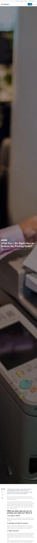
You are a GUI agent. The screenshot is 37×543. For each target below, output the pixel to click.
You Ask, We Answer (11, 240)
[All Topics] (15, 240)
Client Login (32, 1)
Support (30, 4)
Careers (25, 1)
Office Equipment (4, 240)
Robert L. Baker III (7, 249)
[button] (33, 4)
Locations (21, 1)
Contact (17, 1)
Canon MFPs (18, 540)
